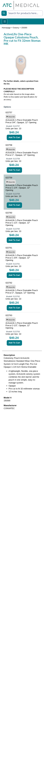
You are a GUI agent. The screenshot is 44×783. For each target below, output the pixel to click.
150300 (24, 28)
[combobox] (22, 13)
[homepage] (21, 5)
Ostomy (16, 28)
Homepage (6, 28)
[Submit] (4, 12)
